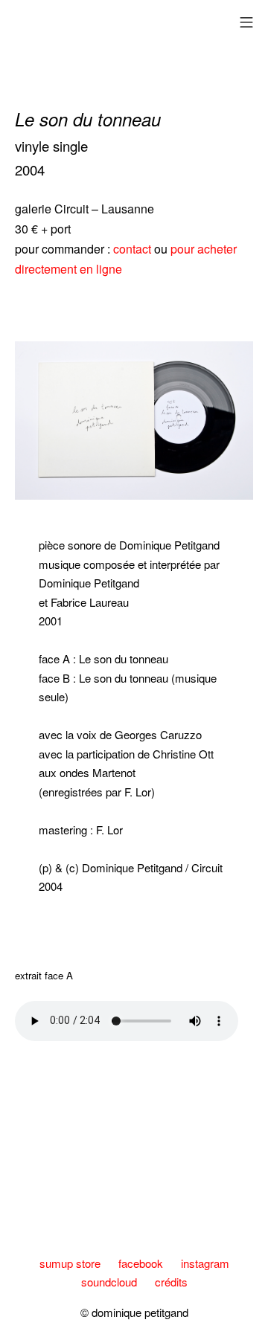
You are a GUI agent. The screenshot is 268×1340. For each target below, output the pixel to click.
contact (133, 248)
